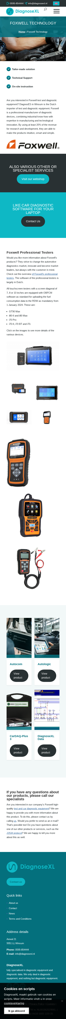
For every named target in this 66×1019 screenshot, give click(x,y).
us (15, 820)
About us (13, 903)
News (12, 913)
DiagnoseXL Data (46, 738)
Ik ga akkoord (16, 1010)
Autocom (16, 664)
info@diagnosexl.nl (25, 953)
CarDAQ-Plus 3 (19, 738)
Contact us (16, 881)
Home (22, 31)
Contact (13, 908)
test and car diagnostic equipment (31, 808)
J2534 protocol (14, 833)
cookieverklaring (14, 1003)
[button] (56, 3)
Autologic (44, 664)
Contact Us (33, 221)
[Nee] (62, 1001)
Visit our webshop (33, 179)
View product (18, 675)
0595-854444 (17, 3)
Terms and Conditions (20, 918)
